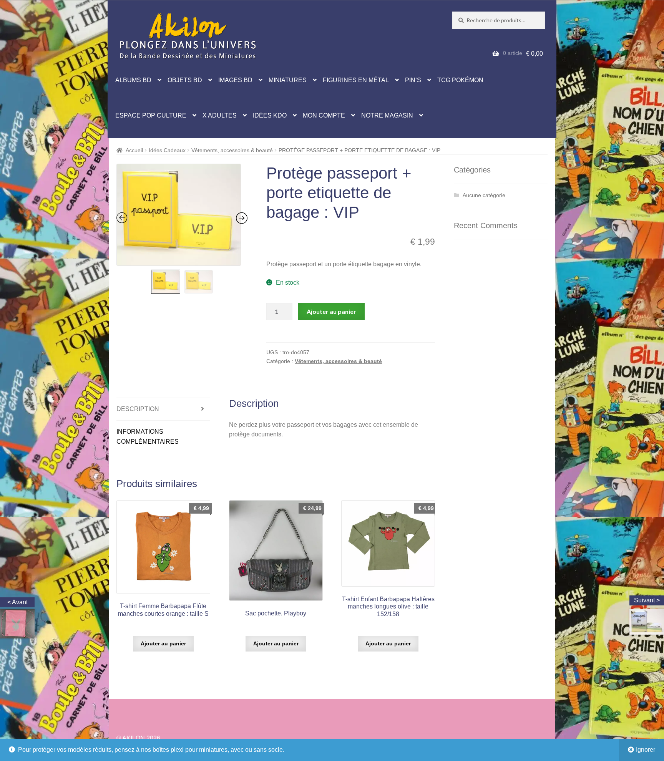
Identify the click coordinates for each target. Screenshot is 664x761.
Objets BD (185, 80)
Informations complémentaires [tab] (147, 436)
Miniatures (288, 80)
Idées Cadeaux (167, 150)
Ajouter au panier (331, 311)
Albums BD (133, 80)
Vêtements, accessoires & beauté (232, 150)
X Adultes (220, 115)
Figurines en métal (356, 80)
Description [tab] (137, 409)
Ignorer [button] (645, 749)
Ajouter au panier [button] (163, 643)
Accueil (134, 150)
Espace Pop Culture (150, 115)
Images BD (235, 80)
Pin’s (413, 80)
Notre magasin (387, 115)
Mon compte (324, 115)
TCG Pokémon (460, 80)
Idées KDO (270, 115)
